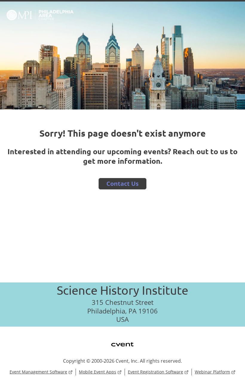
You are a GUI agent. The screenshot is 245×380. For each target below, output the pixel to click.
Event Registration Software (155, 372)
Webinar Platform (212, 372)
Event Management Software (38, 372)
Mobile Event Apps (97, 372)
